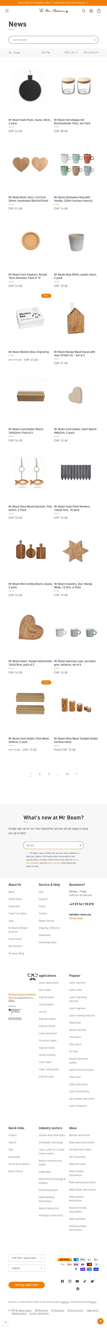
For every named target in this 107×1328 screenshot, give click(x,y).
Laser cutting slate (49, 1069)
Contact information (39, 1313)
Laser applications (49, 982)
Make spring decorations (82, 1182)
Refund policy (41, 1310)
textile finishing (47, 1054)
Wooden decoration (79, 1135)
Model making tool (49, 1208)
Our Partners (15, 946)
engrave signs (46, 1076)
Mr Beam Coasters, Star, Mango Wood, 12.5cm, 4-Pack (73, 585)
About (11, 891)
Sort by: (45, 52)
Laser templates (78, 1105)
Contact (43, 913)
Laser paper (45, 1062)
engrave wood (46, 997)
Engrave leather (47, 1018)
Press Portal (15, 938)
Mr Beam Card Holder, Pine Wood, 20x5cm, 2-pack (28, 740)
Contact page (76, 918)
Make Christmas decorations (78, 1209)
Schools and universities (52, 1135)
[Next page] (76, 774)
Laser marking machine (82, 1015)
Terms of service (75, 1310)
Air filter (73, 1051)
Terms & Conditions (19, 1164)
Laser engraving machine (78, 998)
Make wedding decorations (46, 1198)
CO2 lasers (75, 1037)
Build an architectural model (50, 1162)
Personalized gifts (48, 1189)
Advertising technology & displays (52, 1180)
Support (43, 898)
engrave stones (47, 1025)
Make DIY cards (77, 1164)
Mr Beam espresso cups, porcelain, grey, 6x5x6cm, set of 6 (75, 662)
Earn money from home (81, 1098)
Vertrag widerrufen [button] (26, 1285)
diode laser (75, 1022)
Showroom (14, 906)
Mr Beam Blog (16, 953)
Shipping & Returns (49, 927)
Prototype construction (51, 1215)
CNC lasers (75, 1044)
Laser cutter (75, 989)
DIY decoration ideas (80, 1149)
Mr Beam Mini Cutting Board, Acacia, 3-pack (30, 585)
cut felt (42, 1011)
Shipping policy (19, 1313)
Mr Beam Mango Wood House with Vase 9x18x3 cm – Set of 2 (74, 353)
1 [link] (30, 774)
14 (67, 773)
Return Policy (15, 1171)
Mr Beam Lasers (24, 1310)
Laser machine (77, 982)
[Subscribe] (80, 845)
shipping (65, 1302)
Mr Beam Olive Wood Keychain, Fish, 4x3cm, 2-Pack (30, 508)
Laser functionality (79, 1091)
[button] (7, 10)
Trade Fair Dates (17, 913)
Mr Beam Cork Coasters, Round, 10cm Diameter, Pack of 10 (27, 276)
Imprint (12, 1142)
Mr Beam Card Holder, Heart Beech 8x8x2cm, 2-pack (75, 430)
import (93, 1302)
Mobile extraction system (78, 1060)
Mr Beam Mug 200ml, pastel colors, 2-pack (75, 276)
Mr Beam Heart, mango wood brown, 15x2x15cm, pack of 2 (30, 662)
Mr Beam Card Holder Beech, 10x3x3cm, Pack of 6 (26, 430)
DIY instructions (77, 1156)
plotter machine (77, 1029)
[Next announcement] (98, 3)
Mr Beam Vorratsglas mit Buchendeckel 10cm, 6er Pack (72, 121)
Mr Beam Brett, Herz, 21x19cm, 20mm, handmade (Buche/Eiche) (28, 198)
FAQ (41, 891)
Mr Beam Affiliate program (17, 929)
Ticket (42, 906)
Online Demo (15, 898)
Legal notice (93, 1310)
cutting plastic (46, 1004)
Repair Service (47, 920)
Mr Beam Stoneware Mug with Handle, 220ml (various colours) (73, 198)
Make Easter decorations (82, 1189)
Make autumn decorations (76, 1198)
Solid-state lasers (78, 1084)
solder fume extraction (81, 1069)
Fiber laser (75, 1076)
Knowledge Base (48, 942)
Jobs (10, 920)
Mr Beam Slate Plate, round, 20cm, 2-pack (29, 121)
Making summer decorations (78, 1227)
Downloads (44, 935)
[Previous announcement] (9, 3)
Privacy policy (57, 1310)
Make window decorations (76, 1173)
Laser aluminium (48, 1033)
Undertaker (45, 1171)
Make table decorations (81, 1142)
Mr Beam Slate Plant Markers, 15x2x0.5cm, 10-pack (72, 508)
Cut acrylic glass (48, 1040)
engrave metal (46, 1047)
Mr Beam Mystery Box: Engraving (28, 351)
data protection (54, 862)
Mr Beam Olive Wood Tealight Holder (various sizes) (76, 740)
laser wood (45, 989)
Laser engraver (77, 1008)
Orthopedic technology (51, 1142)
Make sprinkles (77, 1218)
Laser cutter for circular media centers (52, 1151)
